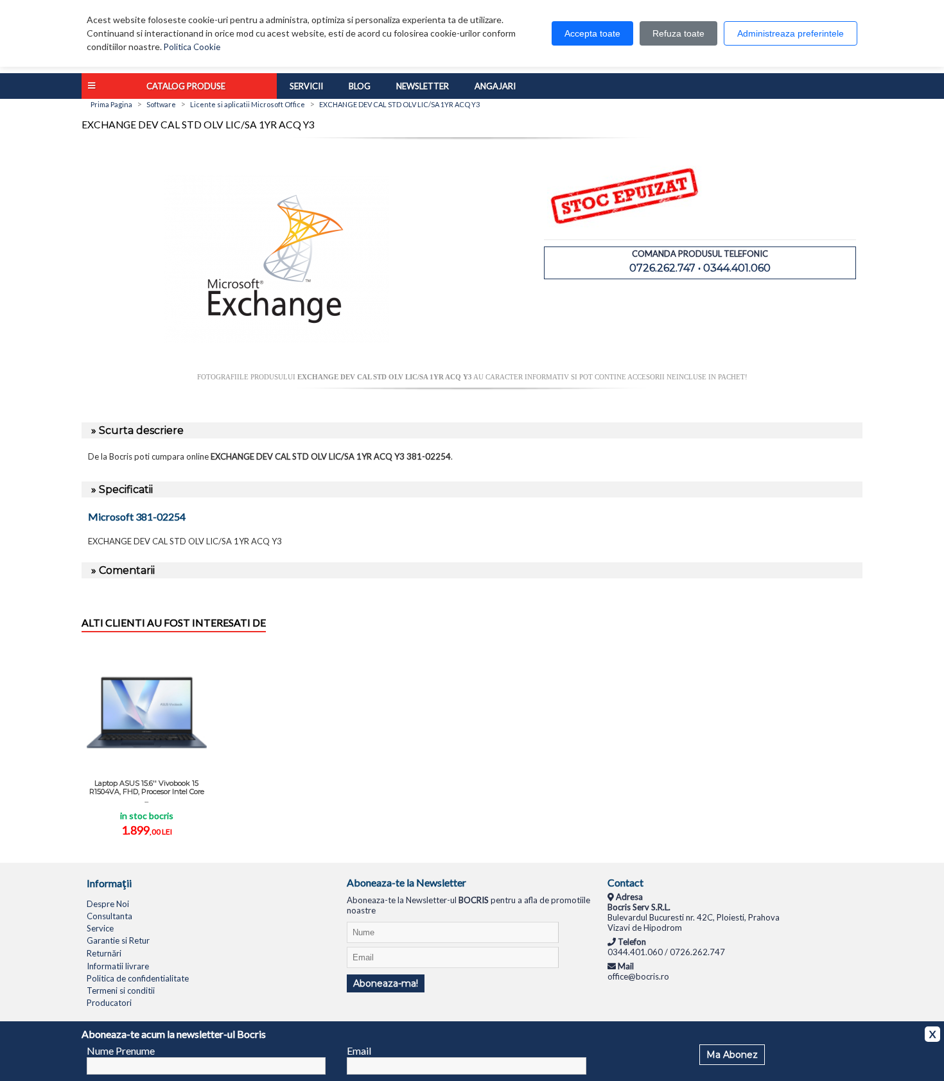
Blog (360, 86)
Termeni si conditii (121, 990)
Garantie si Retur (118, 940)
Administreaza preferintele (790, 33)
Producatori (109, 1003)
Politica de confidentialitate (138, 978)
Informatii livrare (118, 966)
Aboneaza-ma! (385, 983)
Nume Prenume (121, 1050)
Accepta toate (592, 33)
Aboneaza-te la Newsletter (406, 882)
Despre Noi (108, 904)
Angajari (495, 86)
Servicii (306, 86)
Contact (625, 882)
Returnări (104, 953)
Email (359, 1050)
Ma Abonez (732, 1054)
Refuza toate (678, 33)
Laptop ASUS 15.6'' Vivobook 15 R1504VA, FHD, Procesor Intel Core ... (146, 791)
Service (100, 928)
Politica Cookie (192, 47)
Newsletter (422, 86)
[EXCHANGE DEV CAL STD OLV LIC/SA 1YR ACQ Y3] (276, 368)
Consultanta (109, 916)
